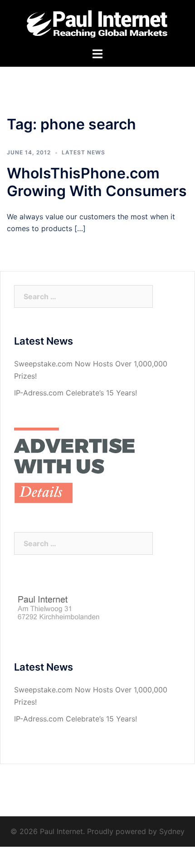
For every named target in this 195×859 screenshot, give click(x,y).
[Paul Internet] (97, 22)
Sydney (172, 831)
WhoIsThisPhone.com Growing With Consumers (97, 182)
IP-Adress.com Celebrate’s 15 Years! (75, 392)
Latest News (83, 152)
